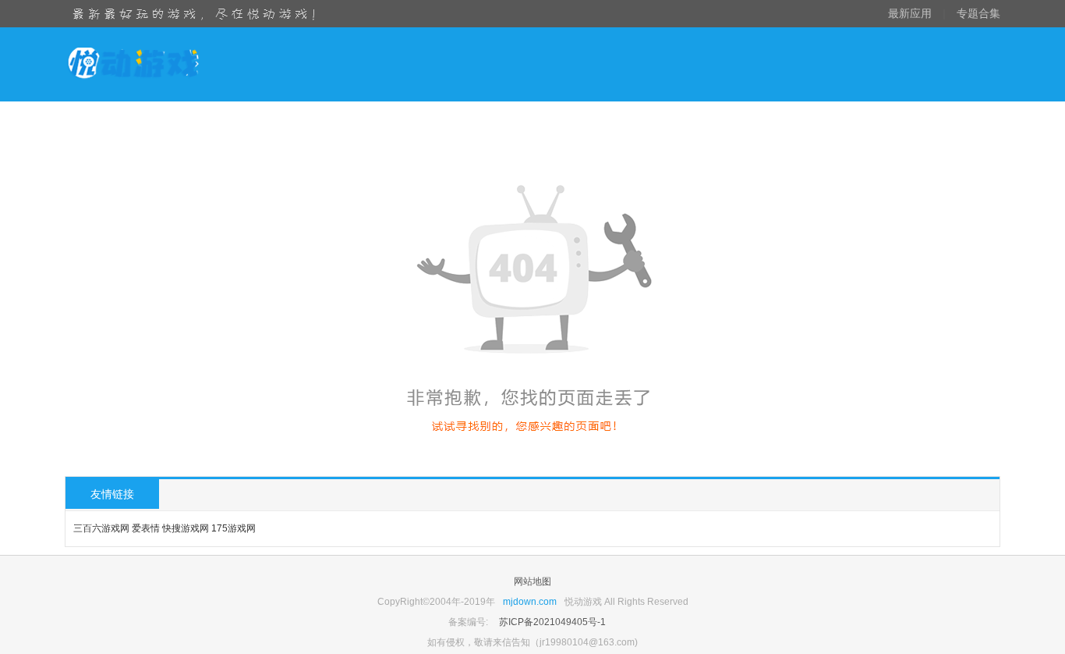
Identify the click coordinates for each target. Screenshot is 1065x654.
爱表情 (146, 528)
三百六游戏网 (101, 528)
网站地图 (532, 581)
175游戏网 (233, 528)
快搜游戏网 (185, 528)
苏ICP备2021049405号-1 (552, 622)
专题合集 (978, 13)
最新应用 (910, 13)
